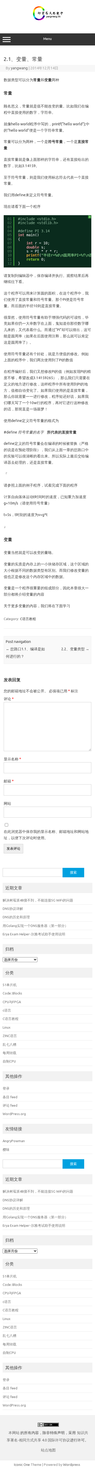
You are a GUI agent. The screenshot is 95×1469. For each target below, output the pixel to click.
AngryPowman (14, 1141)
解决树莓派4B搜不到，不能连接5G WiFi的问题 (38, 900)
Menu (47, 39)
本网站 (14, 1433)
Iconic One (22, 1464)
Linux (7, 1027)
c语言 (7, 1010)
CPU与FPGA (12, 1002)
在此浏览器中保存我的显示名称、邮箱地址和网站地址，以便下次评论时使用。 (46, 834)
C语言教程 (28, 619)
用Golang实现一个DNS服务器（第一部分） (35, 925)
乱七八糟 (9, 1044)
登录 (6, 1088)
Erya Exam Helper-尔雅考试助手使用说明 (34, 934)
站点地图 (48, 1450)
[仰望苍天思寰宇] (48, 22)
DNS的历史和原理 (16, 917)
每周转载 (9, 1053)
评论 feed (10, 1105)
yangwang (19, 68)
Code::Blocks (12, 993)
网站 (7, 803)
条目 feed (10, 1097)
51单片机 (10, 985)
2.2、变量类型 (75, 649)
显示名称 (12, 759)
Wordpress (71, 1464)
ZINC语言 (10, 1036)
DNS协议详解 (13, 908)
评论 (9, 699)
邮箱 (9, 781)
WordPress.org (14, 1114)
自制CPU (9, 1061)
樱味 (6, 1149)
